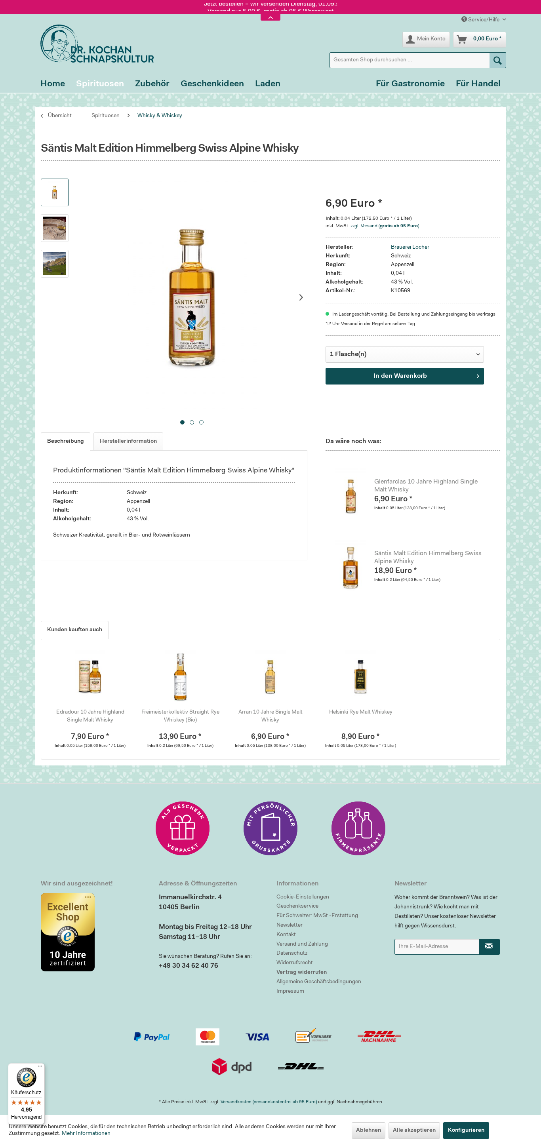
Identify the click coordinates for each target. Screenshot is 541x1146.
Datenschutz (291, 953)
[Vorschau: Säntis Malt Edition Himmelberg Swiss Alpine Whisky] (55, 192)
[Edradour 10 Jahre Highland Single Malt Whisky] (90, 676)
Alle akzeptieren (414, 1130)
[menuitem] (418, 60)
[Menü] (40, 1068)
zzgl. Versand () (385, 226)
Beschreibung (65, 441)
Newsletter (289, 925)
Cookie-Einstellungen (302, 897)
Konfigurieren (466, 1130)
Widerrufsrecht (294, 963)
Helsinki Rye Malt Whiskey (360, 712)
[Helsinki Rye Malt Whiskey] (361, 676)
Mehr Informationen (86, 1133)
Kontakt (286, 935)
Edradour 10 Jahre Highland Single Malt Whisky (90, 716)
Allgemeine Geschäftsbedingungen (318, 982)
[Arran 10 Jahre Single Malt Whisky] (270, 676)
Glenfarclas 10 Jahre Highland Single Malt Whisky (426, 486)
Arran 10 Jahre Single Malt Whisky (270, 716)
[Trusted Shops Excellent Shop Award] (94, 932)
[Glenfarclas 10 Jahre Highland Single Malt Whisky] (354, 496)
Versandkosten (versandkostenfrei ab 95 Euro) (269, 1102)
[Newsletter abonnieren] (489, 947)
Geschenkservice (297, 906)
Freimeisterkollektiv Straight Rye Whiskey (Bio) (180, 716)
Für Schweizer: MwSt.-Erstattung (317, 916)
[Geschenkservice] (183, 828)
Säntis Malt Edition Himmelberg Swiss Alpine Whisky (428, 557)
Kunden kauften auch (74, 630)
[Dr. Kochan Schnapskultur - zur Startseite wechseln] (94, 44)
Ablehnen (368, 1130)
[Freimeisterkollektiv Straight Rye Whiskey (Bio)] (180, 676)
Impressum (290, 991)
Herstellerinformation (128, 441)
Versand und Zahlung (302, 944)
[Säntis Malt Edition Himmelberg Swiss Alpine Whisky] (354, 568)
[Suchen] (498, 60)
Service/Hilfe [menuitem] (484, 20)
